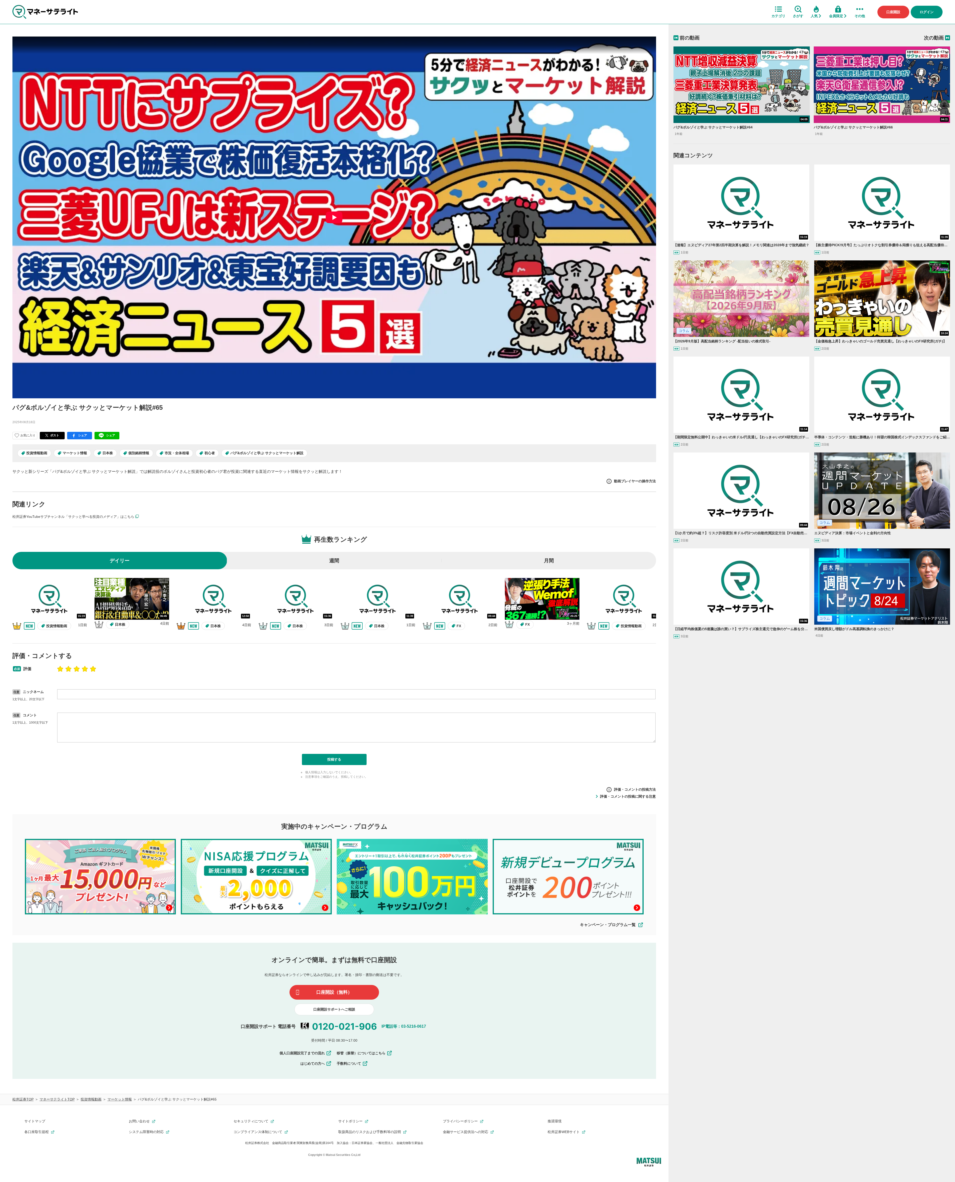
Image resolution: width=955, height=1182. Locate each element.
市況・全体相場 (177, 453)
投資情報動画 (36, 453)
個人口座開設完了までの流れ (302, 1053)
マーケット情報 (75, 453)
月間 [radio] (549, 560)
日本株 (107, 453)
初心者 (209, 453)
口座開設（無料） (334, 992)
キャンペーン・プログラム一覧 (608, 925)
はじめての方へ (312, 1063)
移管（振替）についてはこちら (361, 1053)
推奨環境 (555, 1121)
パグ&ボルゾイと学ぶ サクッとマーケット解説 (266, 453)
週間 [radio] (334, 560)
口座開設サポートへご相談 (334, 1009)
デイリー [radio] (120, 560)
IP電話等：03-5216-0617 (404, 1026)
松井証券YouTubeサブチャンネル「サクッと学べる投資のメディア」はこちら (73, 517)
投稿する (334, 759)
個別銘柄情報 (138, 453)
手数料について (349, 1063)
